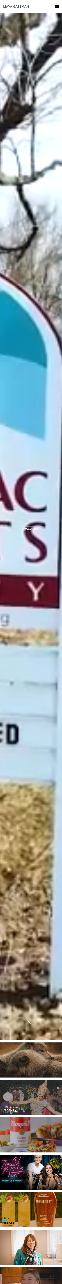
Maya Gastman (16, 6)
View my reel (31, 529)
